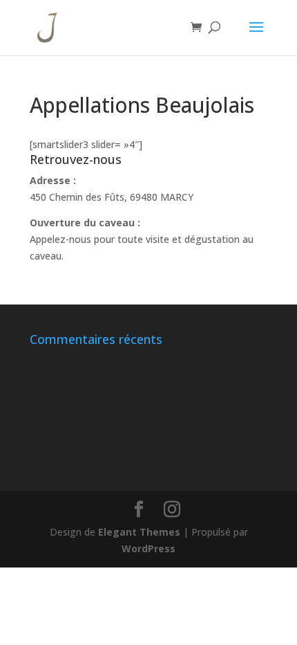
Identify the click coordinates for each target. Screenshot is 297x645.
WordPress (148, 548)
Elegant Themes (139, 531)
